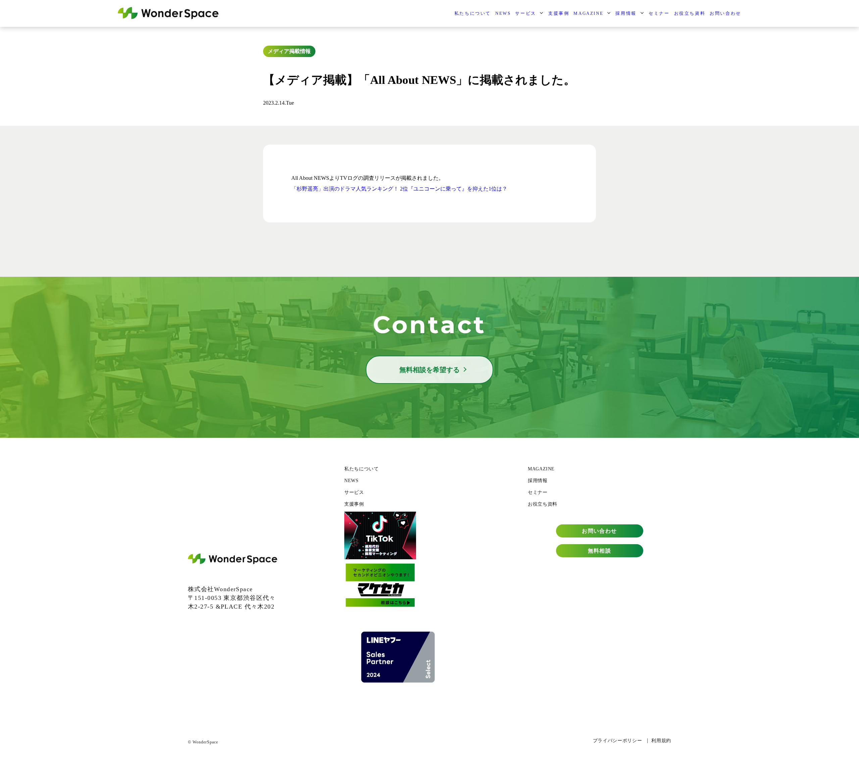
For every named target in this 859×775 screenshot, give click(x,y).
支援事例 (558, 13)
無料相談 (599, 551)
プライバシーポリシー (617, 740)
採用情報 (625, 13)
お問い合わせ (725, 13)
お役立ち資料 (690, 13)
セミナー (659, 13)
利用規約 (661, 740)
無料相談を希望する (429, 369)
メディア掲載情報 (289, 51)
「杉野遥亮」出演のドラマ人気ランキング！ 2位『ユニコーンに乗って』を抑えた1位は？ (399, 189)
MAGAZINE (588, 13)
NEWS (503, 13)
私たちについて (472, 13)
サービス (525, 13)
